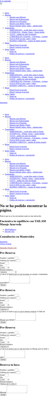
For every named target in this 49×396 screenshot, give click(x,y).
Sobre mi (13, 52)
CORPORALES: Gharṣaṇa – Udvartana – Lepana (29, 37)
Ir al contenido (5, 1)
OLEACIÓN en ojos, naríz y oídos (23, 39)
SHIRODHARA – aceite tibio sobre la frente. (27, 30)
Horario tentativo (6, 270)
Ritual (7, 43)
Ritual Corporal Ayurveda (19, 47)
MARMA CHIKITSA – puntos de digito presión (28, 41)
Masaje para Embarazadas (19, 19)
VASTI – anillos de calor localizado (23, 34)
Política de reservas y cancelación (22, 54)
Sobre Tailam (10, 49)
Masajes (8, 15)
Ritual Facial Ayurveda (18, 45)
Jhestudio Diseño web (8, 248)
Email (2, 263)
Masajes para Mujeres (18, 17)
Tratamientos (9, 28)
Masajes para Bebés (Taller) (20, 24)
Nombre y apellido (7, 258)
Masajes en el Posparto (18, 22)
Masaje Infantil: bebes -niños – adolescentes (26, 26)
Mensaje (3, 392)
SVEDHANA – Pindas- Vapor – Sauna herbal (27, 32)
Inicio (7, 13)
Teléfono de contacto (8, 261)
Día (1, 265)
